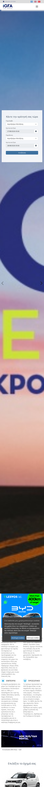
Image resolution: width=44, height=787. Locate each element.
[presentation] (4, 744)
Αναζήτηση (22, 153)
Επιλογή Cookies (33, 638)
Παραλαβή (9, 121)
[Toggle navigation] (36, 6)
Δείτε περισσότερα (10, 633)
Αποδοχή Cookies (18, 638)
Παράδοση (9, 135)
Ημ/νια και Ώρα (11, 128)
